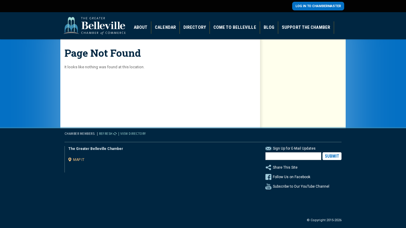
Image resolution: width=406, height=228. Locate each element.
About (141, 27)
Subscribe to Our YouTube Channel (301, 186)
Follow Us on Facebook (291, 177)
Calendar (165, 27)
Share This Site (285, 167)
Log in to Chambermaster (318, 6)
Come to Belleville (234, 27)
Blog (269, 27)
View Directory (133, 134)
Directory (194, 27)
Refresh (106, 134)
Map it (78, 160)
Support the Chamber (306, 27)
